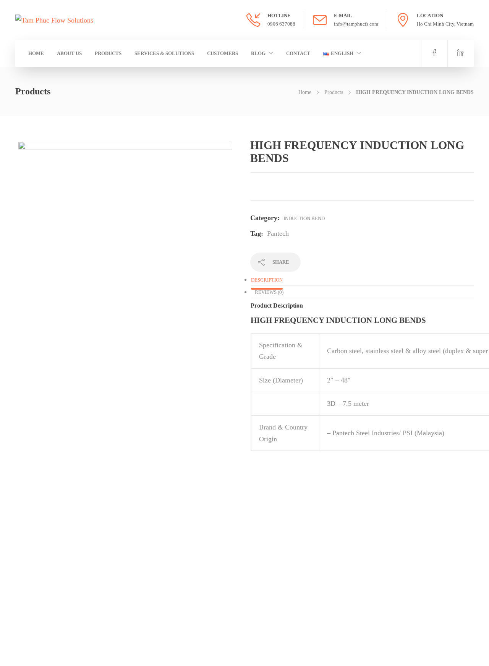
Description (267, 280)
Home (36, 53)
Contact (298, 53)
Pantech (278, 233)
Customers (222, 53)
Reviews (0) (269, 292)
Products (108, 53)
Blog (258, 53)
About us (69, 53)
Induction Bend (304, 218)
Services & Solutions (164, 53)
